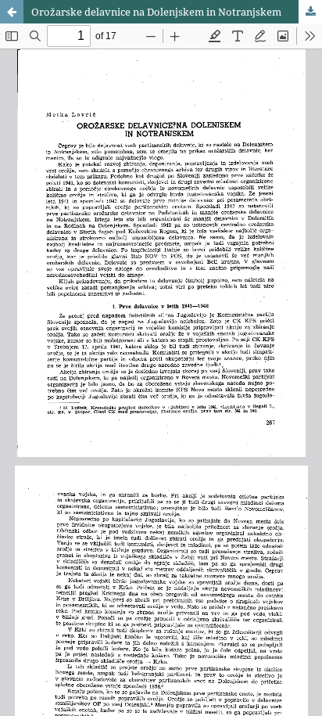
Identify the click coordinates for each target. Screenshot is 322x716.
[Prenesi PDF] (310, 11)
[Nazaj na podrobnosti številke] (11, 11)
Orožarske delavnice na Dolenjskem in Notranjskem (156, 12)
